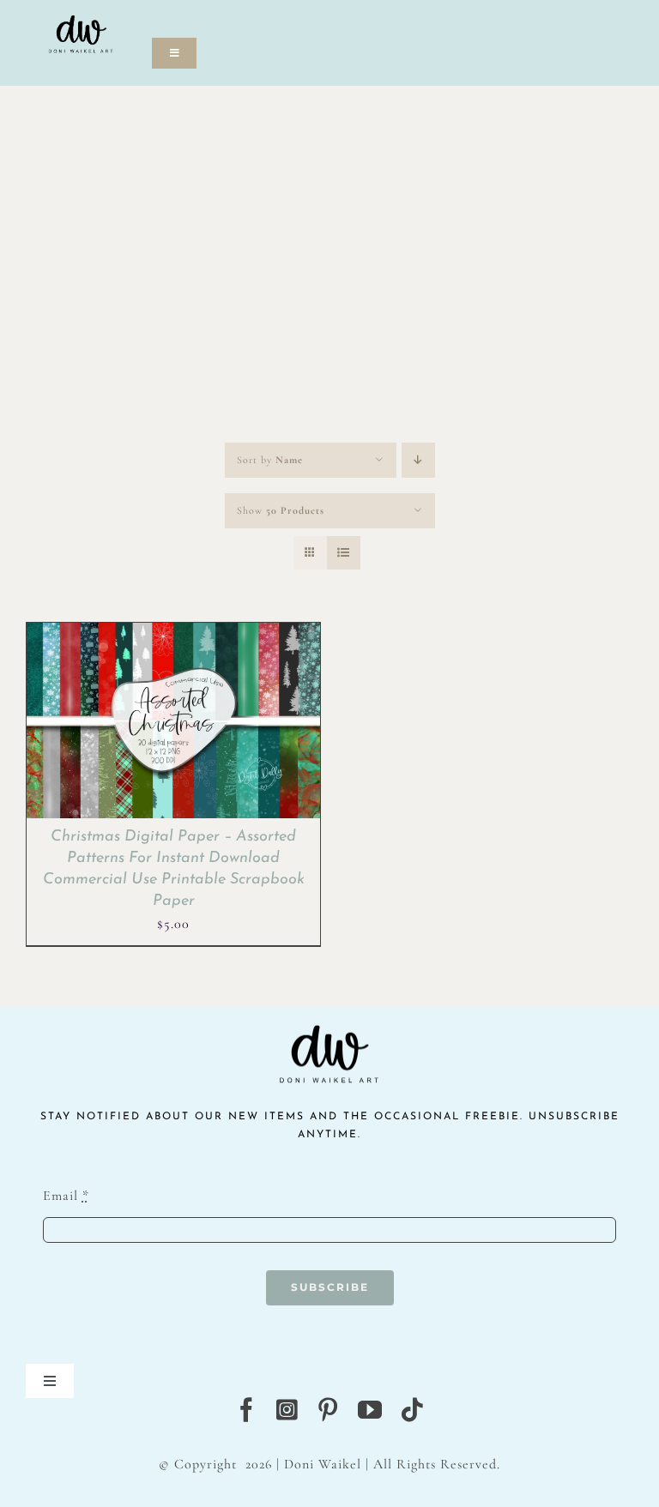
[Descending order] (418, 460)
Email (66, 1195)
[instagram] (287, 1410)
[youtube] (370, 1410)
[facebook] (246, 1410)
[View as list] (343, 553)
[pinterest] (328, 1410)
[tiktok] (412, 1410)
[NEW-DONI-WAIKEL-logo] (80, 10)
